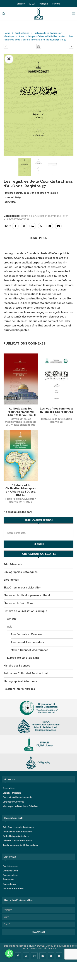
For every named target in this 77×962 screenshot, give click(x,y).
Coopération (10, 875)
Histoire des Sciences (17, 665)
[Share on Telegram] (50, 226)
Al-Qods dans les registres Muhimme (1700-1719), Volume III (21, 412)
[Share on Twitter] (24, 226)
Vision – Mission (12, 792)
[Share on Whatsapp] (41, 226)
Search (38, 544)
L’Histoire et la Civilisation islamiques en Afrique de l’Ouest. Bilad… (20, 490)
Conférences (10, 866)
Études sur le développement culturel (27, 595)
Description (38, 238)
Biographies (11, 579)
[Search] (3, 14)
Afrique (27, 501)
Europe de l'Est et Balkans (23, 657)
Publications (22, 33)
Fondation (9, 788)
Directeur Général (13, 801)
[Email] (59, 955)
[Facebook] (18, 955)
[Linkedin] (42, 955)
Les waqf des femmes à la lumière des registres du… (56, 412)
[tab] (38, 238)
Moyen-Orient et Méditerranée (46, 36)
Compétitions (10, 870)
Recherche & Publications (18, 831)
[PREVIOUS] (8, 167)
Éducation (8, 879)
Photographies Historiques (20, 681)
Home (7, 33)
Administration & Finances (18, 840)
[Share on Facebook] (15, 226)
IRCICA (32, 945)
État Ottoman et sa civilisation (22, 587)
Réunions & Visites (13, 888)
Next (9, 107)
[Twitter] (26, 955)
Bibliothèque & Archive (16, 836)
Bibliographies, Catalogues (20, 572)
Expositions (9, 884)
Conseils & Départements (17, 797)
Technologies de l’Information (20, 845)
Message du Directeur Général (20, 806)
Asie (21, 36)
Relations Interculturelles (19, 688)
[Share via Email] (58, 226)
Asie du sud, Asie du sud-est (28, 642)
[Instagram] (34, 955)
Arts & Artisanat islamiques (18, 827)
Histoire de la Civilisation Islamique (39, 215)
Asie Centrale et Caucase (26, 634)
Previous (68, 107)
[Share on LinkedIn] (32, 226)
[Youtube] (51, 955)
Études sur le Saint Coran (19, 603)
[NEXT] (68, 167)
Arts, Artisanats (13, 564)
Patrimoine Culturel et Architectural (26, 673)
